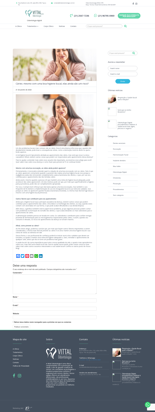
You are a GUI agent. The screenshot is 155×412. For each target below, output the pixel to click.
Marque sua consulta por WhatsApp (129, 15)
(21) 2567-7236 (84, 360)
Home (125, 35)
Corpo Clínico (48, 26)
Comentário (18, 272)
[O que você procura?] (125, 26)
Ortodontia (117, 178)
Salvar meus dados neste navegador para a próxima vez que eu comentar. (42, 322)
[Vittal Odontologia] (34, 13)
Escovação (117, 149)
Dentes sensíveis (119, 143)
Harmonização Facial (120, 155)
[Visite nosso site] (28, 408)
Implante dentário (119, 160)
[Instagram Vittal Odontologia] (136, 3)
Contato (73, 26)
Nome (15, 297)
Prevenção (117, 184)
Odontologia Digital (120, 172)
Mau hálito (117, 166)
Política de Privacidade (21, 366)
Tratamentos (32, 26)
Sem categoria (118, 195)
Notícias (62, 26)
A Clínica (18, 26)
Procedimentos (118, 189)
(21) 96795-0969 (95, 360)
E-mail (16, 305)
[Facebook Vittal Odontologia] (133, 3)
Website (16, 313)
